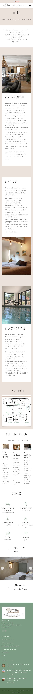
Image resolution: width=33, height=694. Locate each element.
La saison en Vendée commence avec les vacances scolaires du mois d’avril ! (19, 671)
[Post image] (3, 665)
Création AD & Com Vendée (9, 690)
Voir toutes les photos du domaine (20, 587)
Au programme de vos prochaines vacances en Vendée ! (16, 679)
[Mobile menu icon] (30, 5)
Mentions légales (21, 690)
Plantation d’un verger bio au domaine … (18, 664)
